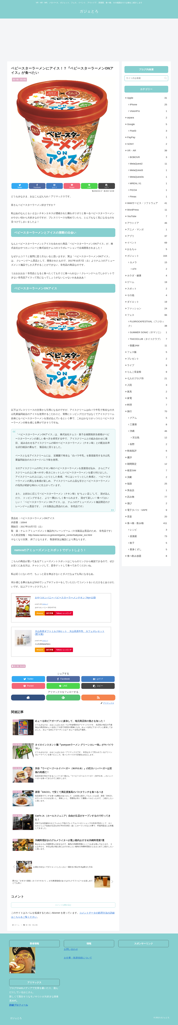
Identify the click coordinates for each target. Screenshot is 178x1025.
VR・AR (147, 150)
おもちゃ (147, 249)
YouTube (147, 216)
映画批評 (147, 450)
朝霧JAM (148, 345)
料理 (147, 404)
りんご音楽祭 (147, 372)
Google (147, 124)
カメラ (148, 262)
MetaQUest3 (148, 170)
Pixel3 (148, 130)
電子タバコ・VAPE (147, 510)
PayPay (147, 137)
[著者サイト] (28, 697)
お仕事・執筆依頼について (78, 957)
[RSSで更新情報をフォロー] (98, 697)
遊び (147, 503)
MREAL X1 (148, 183)
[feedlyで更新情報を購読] (63, 697)
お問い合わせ (71, 949)
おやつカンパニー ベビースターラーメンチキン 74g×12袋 (65, 597)
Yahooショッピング (63, 613)
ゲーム (147, 282)
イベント (147, 242)
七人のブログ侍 (147, 378)
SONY (147, 144)
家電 (147, 398)
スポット (147, 288)
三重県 (148, 424)
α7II (149, 269)
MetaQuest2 (148, 163)
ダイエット (147, 302)
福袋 (147, 483)
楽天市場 (49, 613)
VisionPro (148, 111)
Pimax (148, 196)
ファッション (147, 308)
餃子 (148, 543)
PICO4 (148, 190)
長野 (148, 444)
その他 (147, 295)
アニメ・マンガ (147, 229)
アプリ (147, 236)
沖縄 (148, 431)
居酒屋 (148, 536)
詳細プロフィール (18, 1005)
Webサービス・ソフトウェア (147, 203)
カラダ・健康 (147, 275)
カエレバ (45, 604)
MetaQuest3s (148, 177)
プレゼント (147, 358)
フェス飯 (147, 352)
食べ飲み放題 (147, 556)
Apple (147, 98)
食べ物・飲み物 (19, 666)
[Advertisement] (89, 40)
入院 (147, 385)
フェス (147, 315)
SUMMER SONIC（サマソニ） (148, 332)
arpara (147, 117)
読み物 (147, 497)
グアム (148, 418)
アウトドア (147, 223)
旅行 (147, 411)
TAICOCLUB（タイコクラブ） (148, 339)
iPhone (148, 104)
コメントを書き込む (63, 905)
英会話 (147, 490)
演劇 (147, 477)
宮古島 (149, 437)
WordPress (147, 209)
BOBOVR (148, 157)
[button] (106, 186)
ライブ (147, 365)
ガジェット (147, 256)
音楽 (147, 516)
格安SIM (147, 470)
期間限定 (147, 464)
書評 (147, 457)
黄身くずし (148, 549)
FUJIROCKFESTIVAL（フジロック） (147, 323)
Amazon (39, 613)
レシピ (148, 529)
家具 (147, 391)
